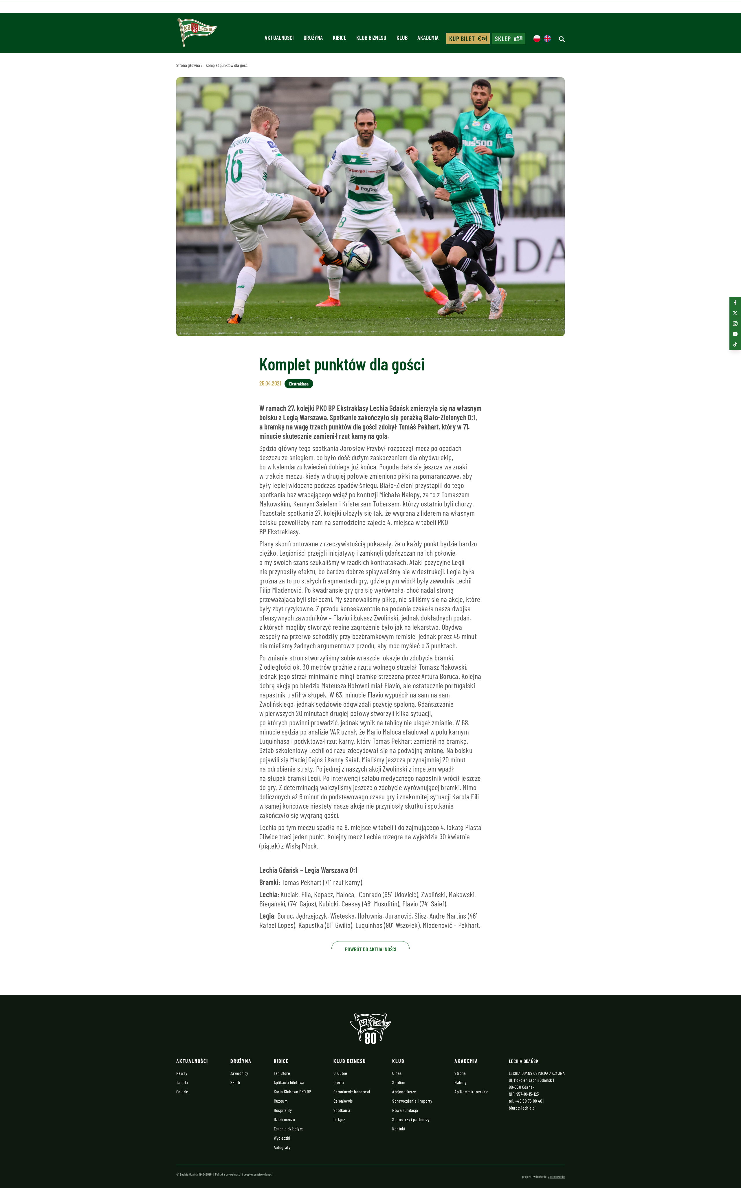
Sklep (503, 38)
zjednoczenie (556, 1176)
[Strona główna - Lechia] (197, 35)
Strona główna (188, 65)
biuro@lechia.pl (522, 1107)
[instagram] (735, 323)
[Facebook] (735, 302)
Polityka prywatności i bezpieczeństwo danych (244, 1174)
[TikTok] (735, 344)
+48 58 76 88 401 (529, 1100)
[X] (735, 313)
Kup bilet (462, 38)
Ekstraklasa (299, 383)
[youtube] (735, 333)
